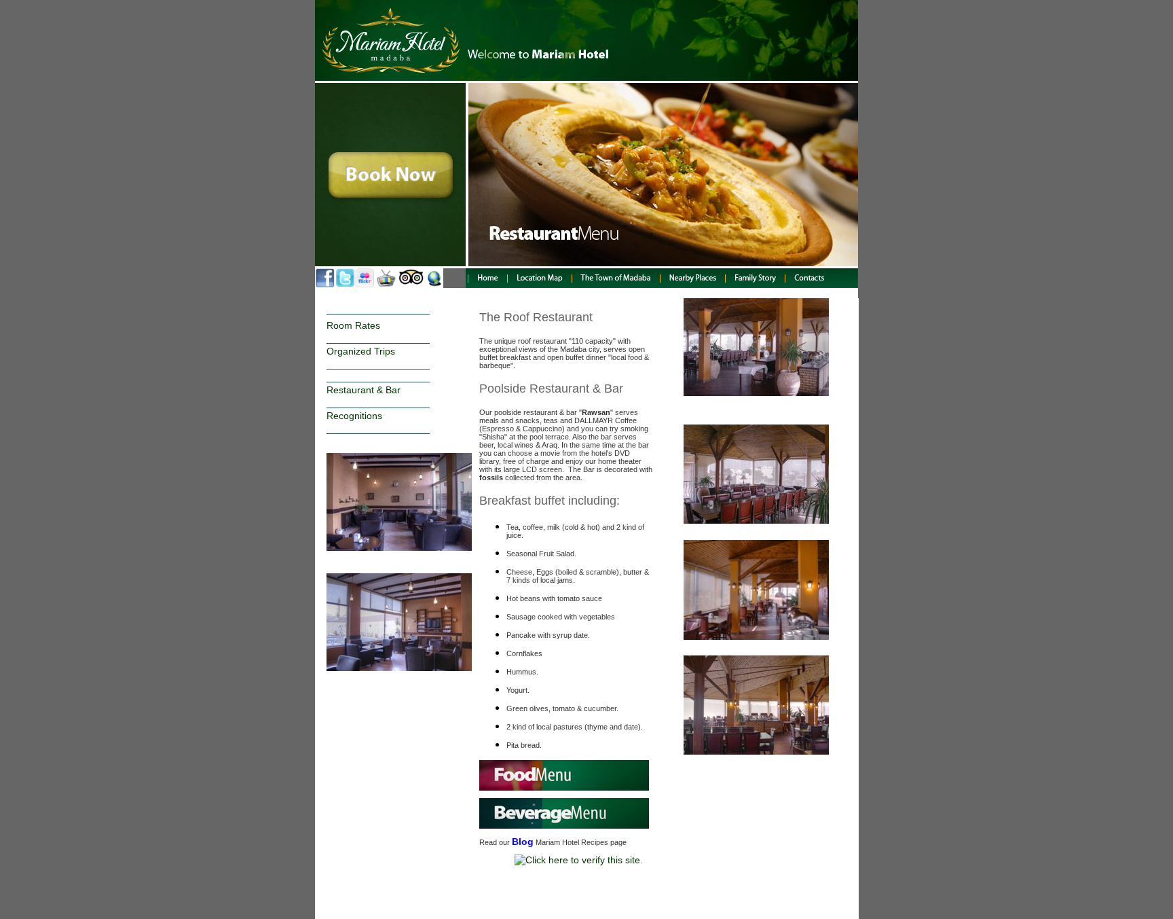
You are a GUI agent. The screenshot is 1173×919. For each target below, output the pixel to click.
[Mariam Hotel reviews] (411, 284)
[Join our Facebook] (325, 284)
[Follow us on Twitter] (345, 284)
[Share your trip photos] (365, 284)
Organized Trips (361, 351)
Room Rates (353, 325)
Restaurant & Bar (364, 389)
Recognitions (354, 415)
